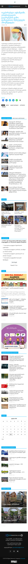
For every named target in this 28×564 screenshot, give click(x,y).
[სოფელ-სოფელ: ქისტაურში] (14, 515)
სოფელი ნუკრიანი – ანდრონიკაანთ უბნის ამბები (6, 213)
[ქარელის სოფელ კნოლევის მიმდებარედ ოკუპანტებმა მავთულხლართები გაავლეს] (4, 139)
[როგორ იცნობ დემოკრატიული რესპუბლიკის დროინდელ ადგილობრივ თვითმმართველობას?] (4, 307)
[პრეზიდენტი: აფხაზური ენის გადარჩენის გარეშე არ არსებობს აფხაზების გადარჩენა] (4, 133)
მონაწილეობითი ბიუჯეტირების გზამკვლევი (16, 384)
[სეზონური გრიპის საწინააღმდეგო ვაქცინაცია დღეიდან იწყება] (4, 154)
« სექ (2, 439)
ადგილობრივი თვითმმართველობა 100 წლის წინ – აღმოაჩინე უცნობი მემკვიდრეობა (17, 406)
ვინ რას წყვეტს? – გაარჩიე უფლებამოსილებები (12, 288)
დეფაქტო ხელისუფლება (14, 105)
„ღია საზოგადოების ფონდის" (14, 539)
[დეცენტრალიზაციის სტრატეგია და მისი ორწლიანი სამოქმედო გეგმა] (4, 452)
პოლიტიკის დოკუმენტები (8, 447)
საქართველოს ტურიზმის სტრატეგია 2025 (17, 458)
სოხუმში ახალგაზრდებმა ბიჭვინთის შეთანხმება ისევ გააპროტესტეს (16, 161)
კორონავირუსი (22, 105)
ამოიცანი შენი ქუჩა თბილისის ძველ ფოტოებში (17, 313)
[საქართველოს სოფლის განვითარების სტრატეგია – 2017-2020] (4, 472)
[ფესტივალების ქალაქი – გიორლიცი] (7, 220)
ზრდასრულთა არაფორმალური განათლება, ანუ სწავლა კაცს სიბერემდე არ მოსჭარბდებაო (20, 228)
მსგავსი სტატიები (6, 118)
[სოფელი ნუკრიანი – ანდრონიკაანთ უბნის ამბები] (7, 206)
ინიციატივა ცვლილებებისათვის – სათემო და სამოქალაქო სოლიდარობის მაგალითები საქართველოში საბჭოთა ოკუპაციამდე (17, 377)
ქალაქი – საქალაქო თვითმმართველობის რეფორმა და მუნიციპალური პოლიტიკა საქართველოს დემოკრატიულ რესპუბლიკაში (17, 367)
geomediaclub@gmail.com (18, 547)
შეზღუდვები (4, 106)
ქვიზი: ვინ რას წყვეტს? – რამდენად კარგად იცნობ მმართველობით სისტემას (17, 300)
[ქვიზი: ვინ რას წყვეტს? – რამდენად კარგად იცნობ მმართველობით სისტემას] (4, 300)
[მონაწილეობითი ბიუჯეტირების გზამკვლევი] (4, 385)
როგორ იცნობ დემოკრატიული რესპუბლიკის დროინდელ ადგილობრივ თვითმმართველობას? (18, 307)
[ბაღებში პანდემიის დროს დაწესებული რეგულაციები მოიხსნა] (4, 167)
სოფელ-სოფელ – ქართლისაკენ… (11, 504)
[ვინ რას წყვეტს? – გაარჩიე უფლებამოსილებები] (14, 280)
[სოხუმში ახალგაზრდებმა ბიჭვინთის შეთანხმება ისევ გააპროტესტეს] (4, 161)
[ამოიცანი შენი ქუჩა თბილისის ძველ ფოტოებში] (4, 314)
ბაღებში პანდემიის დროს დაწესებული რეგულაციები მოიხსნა (16, 167)
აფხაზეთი (7, 105)
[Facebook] (10, 551)
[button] (26, 6)
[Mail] (14, 551)
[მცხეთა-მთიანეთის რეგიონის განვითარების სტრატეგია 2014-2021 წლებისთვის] (4, 479)
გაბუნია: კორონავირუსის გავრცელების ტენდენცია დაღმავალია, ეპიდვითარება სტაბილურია (16, 147)
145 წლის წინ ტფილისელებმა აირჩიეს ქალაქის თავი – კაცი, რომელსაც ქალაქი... (16, 392)
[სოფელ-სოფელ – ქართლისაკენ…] (14, 499)
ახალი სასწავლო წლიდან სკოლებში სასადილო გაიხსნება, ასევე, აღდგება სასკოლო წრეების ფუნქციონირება (17, 189)
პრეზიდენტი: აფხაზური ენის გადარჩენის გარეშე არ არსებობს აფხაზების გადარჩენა (17, 133)
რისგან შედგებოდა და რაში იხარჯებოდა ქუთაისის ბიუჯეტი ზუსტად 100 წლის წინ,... (16, 399)
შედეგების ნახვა (14, 265)
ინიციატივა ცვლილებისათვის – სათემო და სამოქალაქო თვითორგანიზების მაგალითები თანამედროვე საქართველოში (16, 358)
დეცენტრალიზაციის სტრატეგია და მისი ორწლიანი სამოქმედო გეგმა (17, 451)
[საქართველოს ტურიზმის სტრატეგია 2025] (4, 459)
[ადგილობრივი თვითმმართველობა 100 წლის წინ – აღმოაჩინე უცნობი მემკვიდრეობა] (4, 406)
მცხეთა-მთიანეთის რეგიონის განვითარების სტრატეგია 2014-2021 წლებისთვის (17, 479)
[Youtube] (17, 551)
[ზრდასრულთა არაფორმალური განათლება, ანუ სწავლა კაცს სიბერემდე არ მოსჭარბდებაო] (21, 220)
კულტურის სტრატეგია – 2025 (16, 464)
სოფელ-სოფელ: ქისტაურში (10, 520)
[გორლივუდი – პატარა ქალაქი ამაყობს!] (21, 206)
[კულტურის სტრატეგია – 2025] (4, 465)
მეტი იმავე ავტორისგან (18, 118)
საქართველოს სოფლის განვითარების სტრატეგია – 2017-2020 (17, 472)
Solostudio (23, 558)
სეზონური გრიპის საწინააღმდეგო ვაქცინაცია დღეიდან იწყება (17, 153)
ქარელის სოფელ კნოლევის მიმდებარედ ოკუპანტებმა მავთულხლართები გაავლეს (16, 139)
